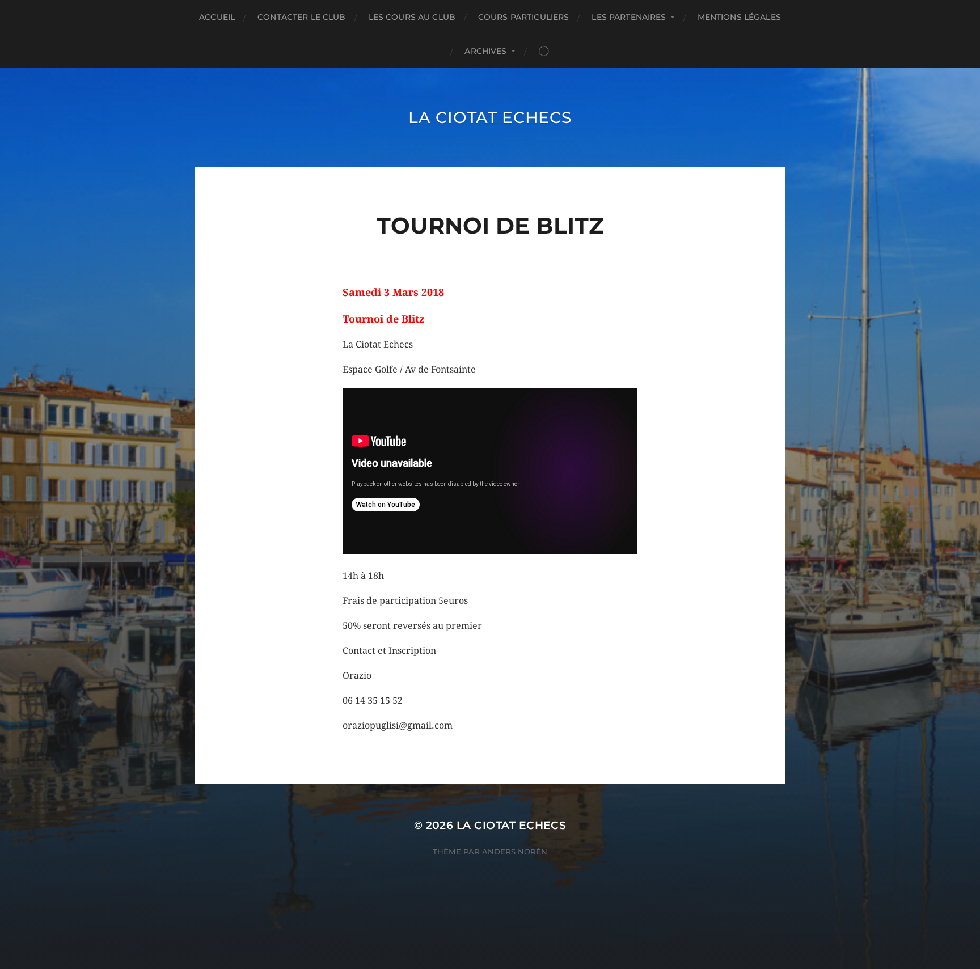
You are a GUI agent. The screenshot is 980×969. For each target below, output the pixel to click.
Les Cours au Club (412, 17)
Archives (485, 51)
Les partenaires (629, 17)
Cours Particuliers (523, 17)
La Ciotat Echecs (489, 117)
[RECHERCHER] (544, 51)
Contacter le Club (301, 17)
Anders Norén (514, 851)
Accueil (217, 17)
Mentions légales (739, 17)
